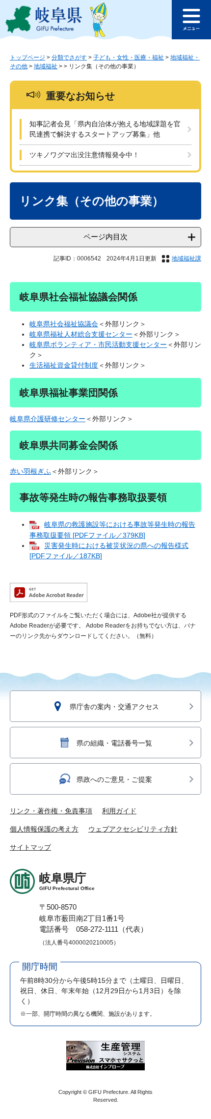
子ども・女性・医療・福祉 (128, 57)
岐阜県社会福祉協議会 (63, 324)
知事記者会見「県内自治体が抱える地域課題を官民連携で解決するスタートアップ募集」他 (105, 129)
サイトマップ (30, 847)
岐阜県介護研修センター (47, 419)
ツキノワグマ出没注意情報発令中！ (84, 155)
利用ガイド (119, 811)
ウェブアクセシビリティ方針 (133, 829)
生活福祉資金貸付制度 (63, 365)
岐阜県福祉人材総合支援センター (80, 334)
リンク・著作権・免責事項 (51, 811)
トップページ (27, 57)
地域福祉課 (186, 258)
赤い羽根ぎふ (30, 471)
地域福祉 (45, 66)
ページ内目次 (105, 236)
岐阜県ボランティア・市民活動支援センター (98, 344)
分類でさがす (69, 57)
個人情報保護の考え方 (44, 829)
